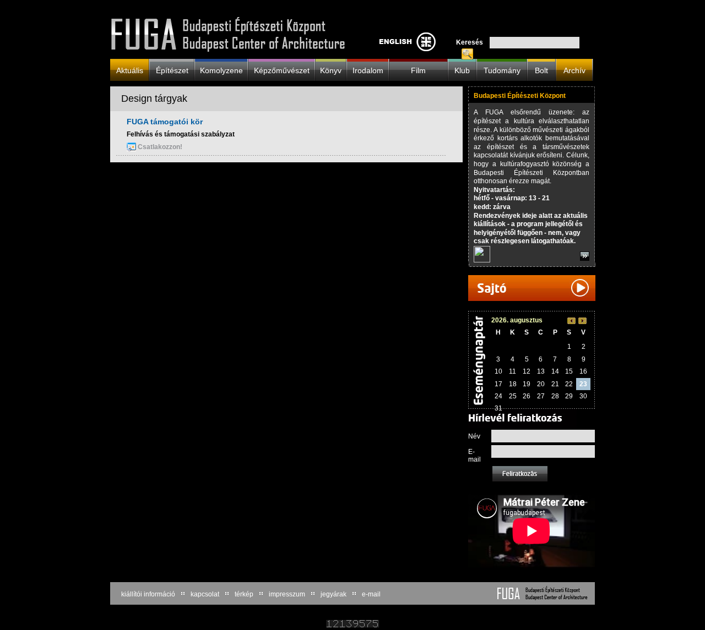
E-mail (474, 455)
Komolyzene (221, 70)
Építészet (172, 70)
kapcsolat (205, 594)
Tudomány (502, 70)
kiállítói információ (148, 594)
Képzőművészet (282, 70)
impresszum (287, 594)
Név (474, 436)
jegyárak (333, 594)
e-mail (371, 594)
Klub (462, 70)
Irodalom (367, 70)
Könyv (330, 70)
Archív (574, 70)
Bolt (541, 70)
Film (418, 70)
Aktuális (129, 70)
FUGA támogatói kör (165, 121)
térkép (244, 594)
